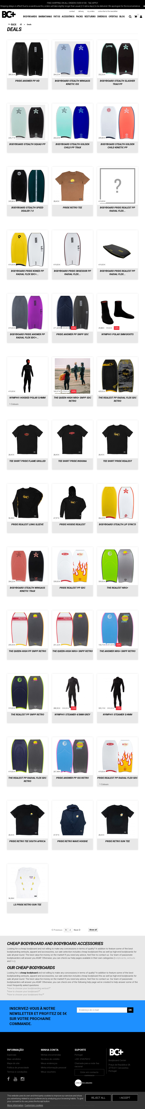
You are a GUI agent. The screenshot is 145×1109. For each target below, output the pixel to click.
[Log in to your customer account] (141, 16)
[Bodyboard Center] (9, 14)
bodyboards (120, 958)
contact (72, 11)
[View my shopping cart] (135, 16)
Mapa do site (13, 1063)
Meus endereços (49, 1063)
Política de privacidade (18, 1067)
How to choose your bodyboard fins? (25, 994)
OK (130, 1010)
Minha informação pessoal (53, 1067)
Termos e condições (17, 1072)
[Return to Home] (21, 24)
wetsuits (131, 958)
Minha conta (49, 1049)
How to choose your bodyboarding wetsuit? (29, 988)
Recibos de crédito (50, 1059)
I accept (125, 1097)
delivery (81, 11)
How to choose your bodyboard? (23, 991)
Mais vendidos (14, 1059)
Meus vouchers (48, 1072)
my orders (91, 11)
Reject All (98, 1097)
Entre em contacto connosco (89, 1073)
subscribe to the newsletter (108, 11)
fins (13, 961)
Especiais (11, 1055)
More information (15, 1105)
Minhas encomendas (51, 1055)
